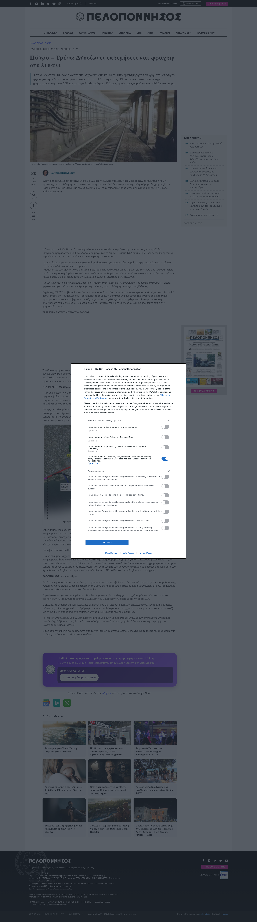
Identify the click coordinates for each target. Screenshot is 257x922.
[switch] (165, 427)
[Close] (180, 369)
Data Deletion (111, 553)
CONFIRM (107, 542)
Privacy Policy (145, 553)
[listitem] (128, 420)
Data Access (128, 553)
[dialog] (128, 461)
